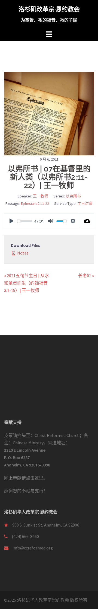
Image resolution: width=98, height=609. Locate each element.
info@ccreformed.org (33, 548)
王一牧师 (40, 196)
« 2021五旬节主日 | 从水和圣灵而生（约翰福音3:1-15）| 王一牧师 (26, 283)
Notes (22, 253)
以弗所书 (73, 196)
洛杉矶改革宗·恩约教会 (49, 9)
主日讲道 (85, 203)
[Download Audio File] (87, 221)
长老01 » (86, 275)
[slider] (24, 221)
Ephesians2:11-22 (35, 203)
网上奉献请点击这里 (23, 478)
